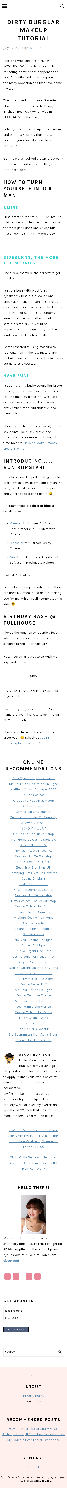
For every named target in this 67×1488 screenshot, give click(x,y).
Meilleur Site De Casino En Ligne (33, 784)
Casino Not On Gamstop (33, 912)
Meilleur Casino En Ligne (33, 990)
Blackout (16, 543)
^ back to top (33, 1375)
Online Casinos (33, 795)
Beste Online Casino (33, 884)
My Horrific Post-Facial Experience (33, 1440)
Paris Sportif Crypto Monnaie (33, 778)
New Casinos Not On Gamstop (33, 901)
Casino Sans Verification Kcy (33, 956)
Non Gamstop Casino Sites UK (33, 840)
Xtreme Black (20, 523)
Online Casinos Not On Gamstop (33, 817)
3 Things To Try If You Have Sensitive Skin (33, 1434)
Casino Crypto (33, 923)
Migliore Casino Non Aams (33, 917)
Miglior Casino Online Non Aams (33, 968)
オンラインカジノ (33, 823)
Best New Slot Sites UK (33, 867)
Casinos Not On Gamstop (33, 856)
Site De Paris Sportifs (33, 1029)
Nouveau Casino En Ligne (34, 940)
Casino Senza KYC (33, 984)
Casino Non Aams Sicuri (34, 1040)
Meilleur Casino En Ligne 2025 (33, 789)
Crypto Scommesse (33, 962)
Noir (13, 557)
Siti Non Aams (33, 934)
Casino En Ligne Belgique (33, 929)
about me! (11, 1261)
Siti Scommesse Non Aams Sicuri (33, 1034)
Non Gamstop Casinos (33, 862)
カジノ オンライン (33, 845)
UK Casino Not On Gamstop (33, 800)
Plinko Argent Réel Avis (33, 951)
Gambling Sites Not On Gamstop (33, 873)
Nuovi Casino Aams (33, 1018)
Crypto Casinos (33, 1023)
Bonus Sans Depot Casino (34, 973)
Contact (33, 1467)
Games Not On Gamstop (33, 812)
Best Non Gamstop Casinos (34, 890)
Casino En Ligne (34, 878)
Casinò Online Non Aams (33, 1012)
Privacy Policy (33, 1396)
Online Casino (33, 806)
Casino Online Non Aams (33, 906)
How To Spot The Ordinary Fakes (33, 1429)
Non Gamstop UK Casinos (34, 851)
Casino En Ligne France (33, 995)
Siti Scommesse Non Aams (34, 979)
